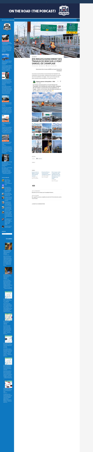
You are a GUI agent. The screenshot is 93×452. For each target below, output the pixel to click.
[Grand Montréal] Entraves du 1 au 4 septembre (7, 322)
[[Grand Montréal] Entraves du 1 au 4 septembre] (8, 317)
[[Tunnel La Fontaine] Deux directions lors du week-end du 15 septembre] (8, 270)
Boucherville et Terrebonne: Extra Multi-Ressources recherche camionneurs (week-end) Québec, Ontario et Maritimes (7, 82)
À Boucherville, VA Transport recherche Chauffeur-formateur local (7, 103)
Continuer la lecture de (6, 70)
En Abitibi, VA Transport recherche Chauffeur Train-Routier (6, 123)
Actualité (34, 56)
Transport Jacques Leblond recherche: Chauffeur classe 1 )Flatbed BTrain (7, 62)
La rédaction (42, 65)
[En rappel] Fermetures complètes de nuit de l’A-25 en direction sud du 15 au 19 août (46, 197)
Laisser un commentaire (52, 65)
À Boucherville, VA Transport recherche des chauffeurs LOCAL (7, 143)
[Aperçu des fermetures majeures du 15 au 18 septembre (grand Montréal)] (8, 246)
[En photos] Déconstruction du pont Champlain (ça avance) (46, 173)
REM (33, 185)
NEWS (6, 184)
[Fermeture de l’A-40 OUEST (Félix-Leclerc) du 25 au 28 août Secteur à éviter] (8, 384)
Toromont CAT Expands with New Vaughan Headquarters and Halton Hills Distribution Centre (8, 189)
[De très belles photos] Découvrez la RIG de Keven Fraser (8, 194)
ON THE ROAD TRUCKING (8, 20)
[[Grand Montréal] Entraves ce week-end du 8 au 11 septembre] (8, 295)
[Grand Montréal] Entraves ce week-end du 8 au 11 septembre (7, 300)
